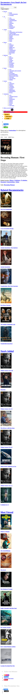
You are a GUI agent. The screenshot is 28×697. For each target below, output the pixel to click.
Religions (11, 38)
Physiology (11, 63)
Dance (10, 21)
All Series (11, 15)
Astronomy (11, 83)
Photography (12, 27)
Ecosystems (12, 73)
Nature (5, 68)
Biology (11, 85)
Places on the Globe (13, 75)
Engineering (12, 99)
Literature (11, 23)
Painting (11, 25)
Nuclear (11, 103)
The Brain (11, 65)
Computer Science (13, 96)
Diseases (11, 57)
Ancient (11, 46)
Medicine (5, 55)
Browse (5, 11)
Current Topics (12, 33)
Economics (11, 87)
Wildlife (11, 79)
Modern (11, 48)
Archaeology (12, 51)
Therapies (11, 66)
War (10, 54)
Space (10, 104)
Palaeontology (12, 91)
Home (10, 12)
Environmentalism (13, 74)
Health (10, 61)
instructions (12, 130)
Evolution (24, 180)
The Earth (11, 77)
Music (10, 24)
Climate (11, 72)
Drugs (10, 59)
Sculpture (11, 28)
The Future (11, 105)
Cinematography (13, 20)
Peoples (11, 36)
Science (5, 81)
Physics (11, 92)
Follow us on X (7, 110)
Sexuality (11, 64)
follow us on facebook (8, 108)
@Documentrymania (8, 678)
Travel (10, 41)
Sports (10, 39)
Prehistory (11, 45)
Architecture (12, 19)
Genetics (11, 60)
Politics (10, 37)
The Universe (12, 78)
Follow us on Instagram (8, 112)
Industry (11, 100)
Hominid (3, 182)
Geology (11, 88)
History (5, 42)
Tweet (4, 126)
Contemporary (12, 50)
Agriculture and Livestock (15, 70)
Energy (10, 97)
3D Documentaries (13, 14)
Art (4, 16)
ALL (10, 18)
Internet (11, 101)
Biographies (12, 52)
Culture (5, 29)
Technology (6, 94)
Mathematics (12, 90)
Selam (17, 182)
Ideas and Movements (14, 34)
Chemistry (11, 86)
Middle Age (12, 47)
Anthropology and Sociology (15, 32)
